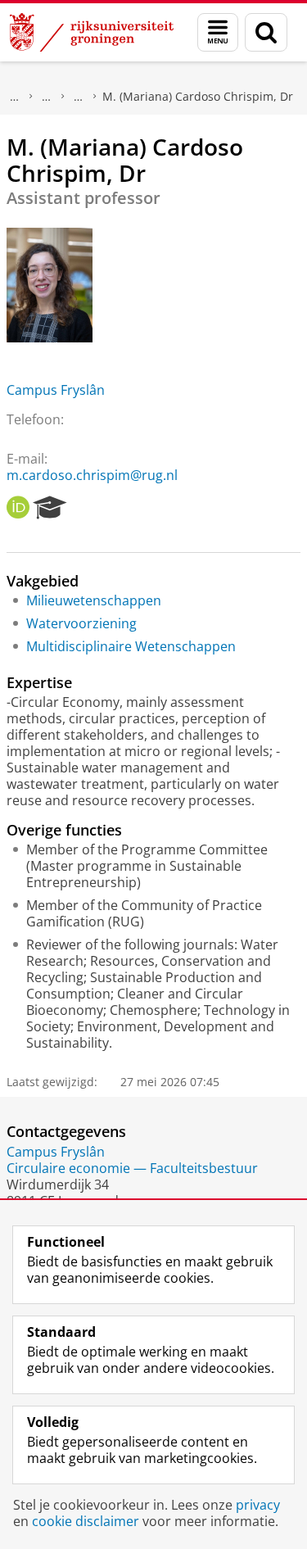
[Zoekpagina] (266, 32)
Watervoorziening (81, 623)
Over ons (15, 96)
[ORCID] (18, 507)
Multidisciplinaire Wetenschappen (131, 646)
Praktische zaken (46, 96)
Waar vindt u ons (78, 96)
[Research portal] (50, 507)
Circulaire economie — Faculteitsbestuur (132, 1168)
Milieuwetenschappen (93, 600)
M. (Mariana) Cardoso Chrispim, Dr (197, 96)
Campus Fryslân (56, 390)
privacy (258, 1505)
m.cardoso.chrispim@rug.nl (92, 475)
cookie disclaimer (85, 1521)
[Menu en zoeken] (218, 32)
